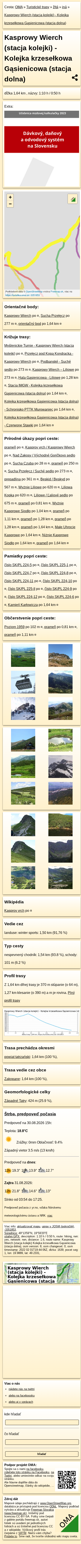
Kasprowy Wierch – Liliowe (53, 369)
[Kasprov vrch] (22, 693)
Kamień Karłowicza (23, 605)
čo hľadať (11, 1434)
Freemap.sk (57, 291)
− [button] (10, 204)
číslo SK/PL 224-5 (18, 565)
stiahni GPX (11, 1236)
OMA (19, 7)
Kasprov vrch (14, 910)
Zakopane (12, 1079)
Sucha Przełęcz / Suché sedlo (31, 471)
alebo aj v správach (21, 1401)
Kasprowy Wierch (17, 316)
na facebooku (34, 1469)
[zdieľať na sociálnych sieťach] (75, 77)
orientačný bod (29, 324)
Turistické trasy (37, 7)
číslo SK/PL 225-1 (54, 565)
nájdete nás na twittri (22, 1389)
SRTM (22, 1533)
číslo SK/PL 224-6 (60, 597)
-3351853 (10, 1229)
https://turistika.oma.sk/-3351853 (22, 295)
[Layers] (72, 199)
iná (64, 7)
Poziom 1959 (14, 627)
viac (49, 1215)
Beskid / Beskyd (52, 479)
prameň (10, 447)
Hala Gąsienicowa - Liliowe (39, 377)
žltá (55, 7)
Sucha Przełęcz (53, 316)
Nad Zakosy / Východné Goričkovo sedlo (44, 455)
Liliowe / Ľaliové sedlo (51, 495)
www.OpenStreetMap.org (55, 1503)
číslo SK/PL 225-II (21, 589)
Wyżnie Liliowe (30, 487)
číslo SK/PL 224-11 (18, 581)
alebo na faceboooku (22, 1395)
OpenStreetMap (34, 291)
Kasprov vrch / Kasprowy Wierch (50, 447)
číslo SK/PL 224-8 (54, 573)
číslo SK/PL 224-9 (58, 589)
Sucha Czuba (23, 463)
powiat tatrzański (17, 1057)
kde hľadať (12, 1414)
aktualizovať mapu (28, 1226)
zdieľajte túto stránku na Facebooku (26, 1472)
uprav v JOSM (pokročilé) (58, 1226)
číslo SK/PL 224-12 (22, 597)
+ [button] (10, 197)
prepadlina (12, 479)
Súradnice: (11, 1233)
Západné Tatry (15, 1101)
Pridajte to (10, 1536)
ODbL (53, 1506)
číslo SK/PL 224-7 (18, 573)
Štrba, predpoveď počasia (30, 1114)
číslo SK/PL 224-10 (57, 581)
